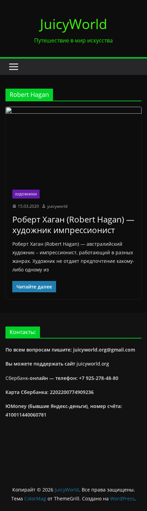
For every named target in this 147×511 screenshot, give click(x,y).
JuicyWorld (73, 23)
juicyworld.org (93, 363)
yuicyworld (57, 206)
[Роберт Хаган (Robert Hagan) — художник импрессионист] (73, 144)
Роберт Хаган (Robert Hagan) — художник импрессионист (73, 224)
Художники (26, 194)
